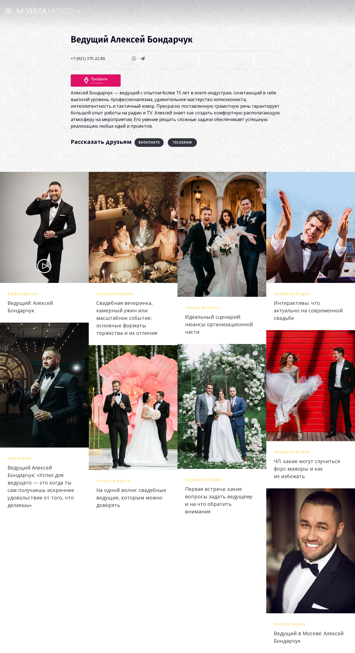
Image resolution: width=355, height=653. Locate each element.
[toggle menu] (10, 10)
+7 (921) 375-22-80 (88, 58)
